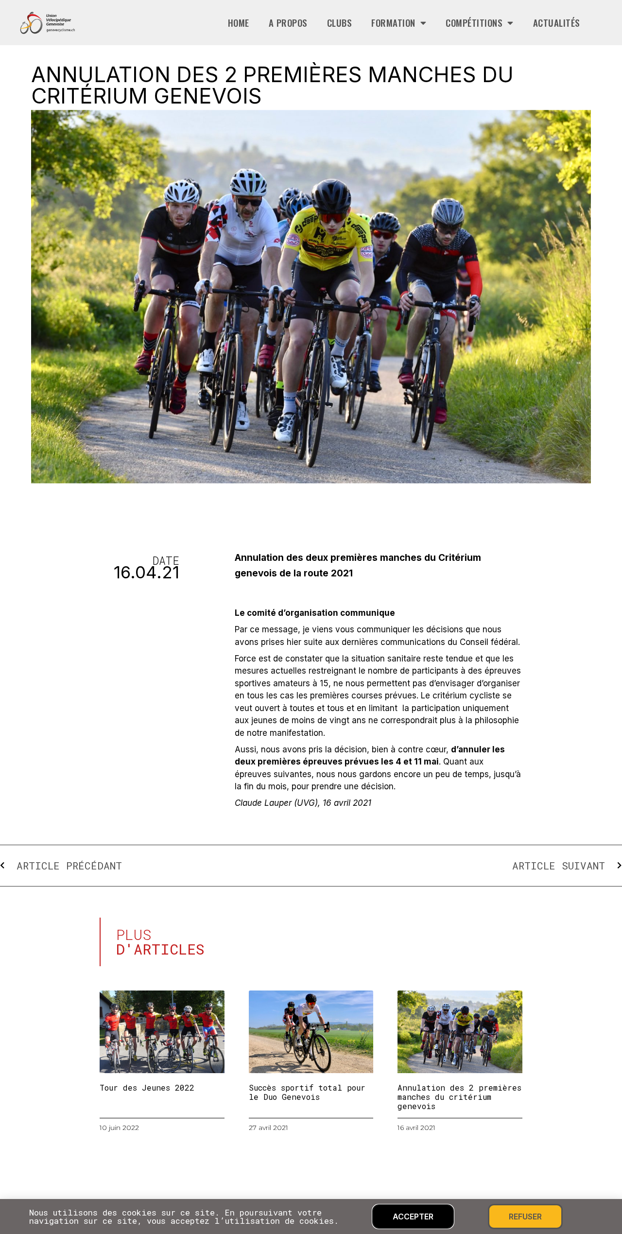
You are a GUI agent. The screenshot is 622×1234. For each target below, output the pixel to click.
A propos (288, 22)
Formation (393, 22)
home (238, 22)
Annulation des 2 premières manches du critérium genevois (459, 1096)
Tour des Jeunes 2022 (147, 1087)
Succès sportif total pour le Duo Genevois (307, 1092)
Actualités (556, 22)
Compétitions (474, 22)
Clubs (339, 22)
